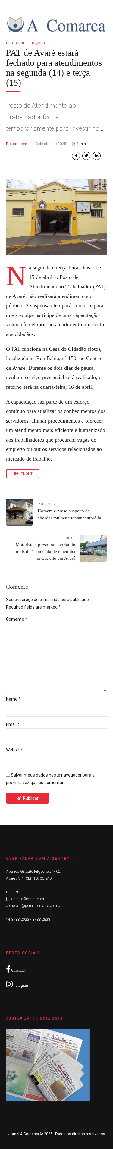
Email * (13, 724)
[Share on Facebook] (76, 156)
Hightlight (23, 474)
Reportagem (16, 143)
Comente (16, 619)
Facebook (18, 970)
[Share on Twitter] (86, 156)
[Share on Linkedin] (97, 156)
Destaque (15, 43)
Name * (13, 699)
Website (14, 749)
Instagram (21, 985)
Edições (37, 43)
